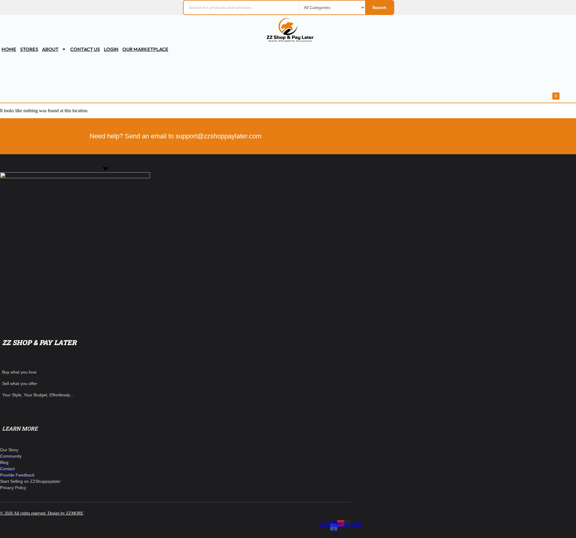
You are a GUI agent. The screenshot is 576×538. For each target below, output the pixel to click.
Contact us (85, 49)
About (50, 49)
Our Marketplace (145, 49)
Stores (29, 49)
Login (111, 49)
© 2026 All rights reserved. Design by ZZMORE (41, 513)
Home (9, 49)
